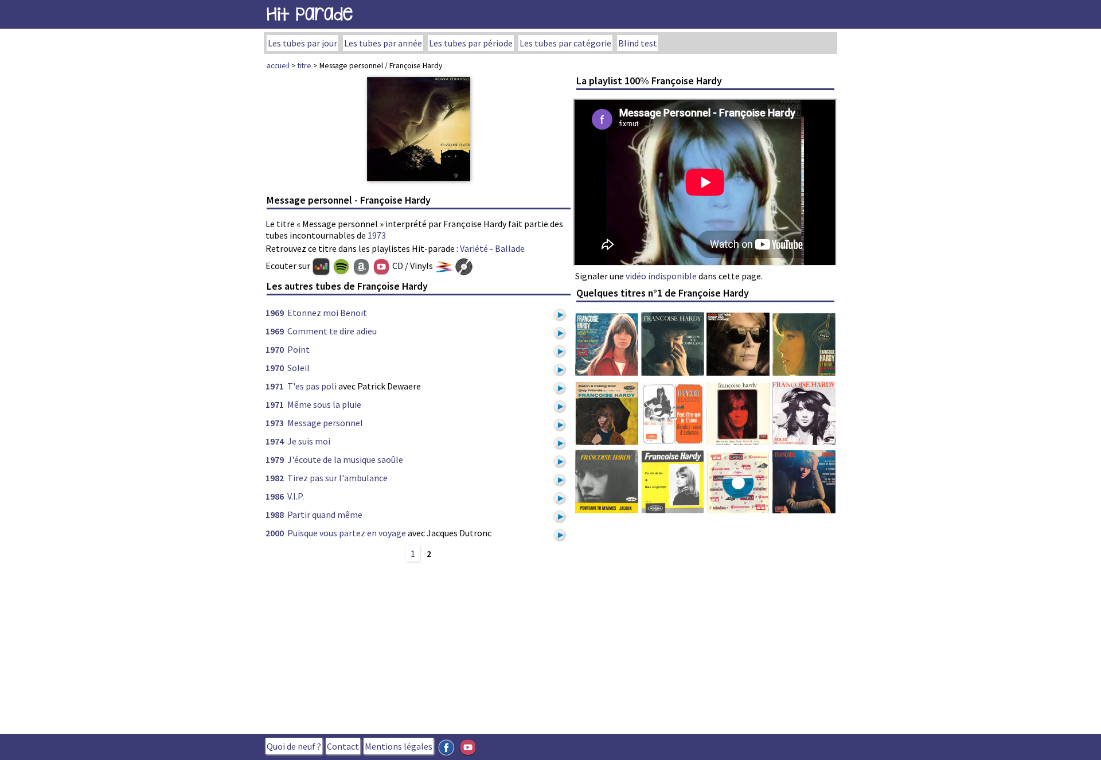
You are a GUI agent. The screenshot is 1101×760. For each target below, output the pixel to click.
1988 (275, 514)
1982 (275, 478)
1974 (275, 441)
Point (298, 349)
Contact (343, 746)
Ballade (510, 248)
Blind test (637, 43)
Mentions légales (398, 746)
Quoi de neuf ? (294, 746)
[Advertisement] (418, 646)
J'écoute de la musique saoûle (345, 459)
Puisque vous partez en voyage (346, 533)
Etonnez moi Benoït (327, 312)
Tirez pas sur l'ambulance (337, 478)
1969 (275, 312)
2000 (275, 533)
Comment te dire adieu (332, 331)
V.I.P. (295, 496)
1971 (275, 386)
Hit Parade (310, 14)
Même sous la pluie (324, 404)
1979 (275, 459)
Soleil (298, 367)
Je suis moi (308, 441)
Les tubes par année (383, 43)
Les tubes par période (471, 43)
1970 (275, 349)
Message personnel (325, 422)
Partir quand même (324, 514)
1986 (275, 496)
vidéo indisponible (661, 276)
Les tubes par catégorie (565, 43)
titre (304, 65)
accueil (278, 65)
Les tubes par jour (302, 43)
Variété (474, 248)
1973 (377, 235)
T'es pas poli (312, 386)
